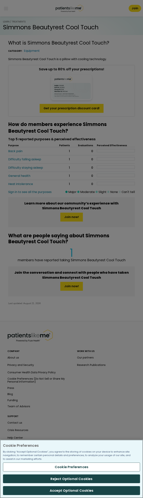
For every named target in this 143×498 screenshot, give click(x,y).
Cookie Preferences (71, 467)
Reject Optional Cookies (71, 478)
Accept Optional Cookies (71, 490)
